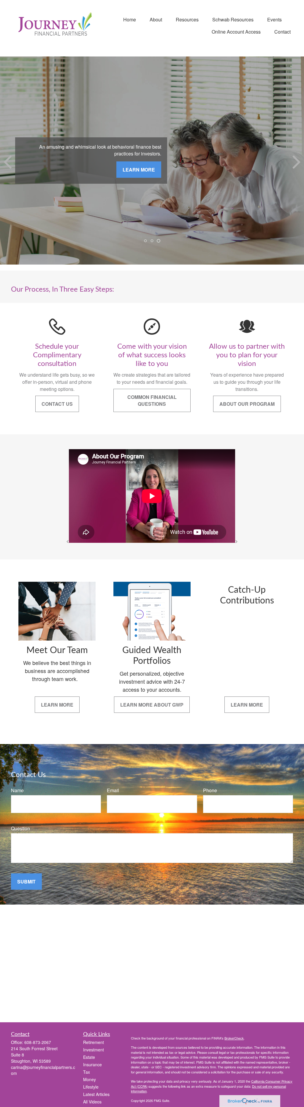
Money (89, 1079)
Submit (26, 881)
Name (17, 790)
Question (20, 828)
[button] (129, 19)
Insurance (92, 1064)
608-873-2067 (37, 1042)
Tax (86, 1072)
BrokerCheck (234, 1038)
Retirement (93, 1042)
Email (113, 790)
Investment (93, 1050)
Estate (89, 1057)
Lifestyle (91, 1087)
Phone (210, 790)
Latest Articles (96, 1094)
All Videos (92, 1102)
